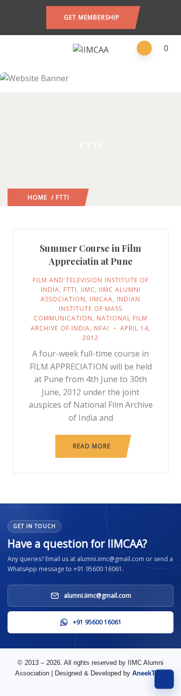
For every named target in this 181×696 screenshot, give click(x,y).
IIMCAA (101, 299)
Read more (92, 446)
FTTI (70, 289)
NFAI (101, 328)
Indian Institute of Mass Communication (87, 308)
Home (37, 197)
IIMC (88, 289)
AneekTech (149, 673)
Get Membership (92, 17)
